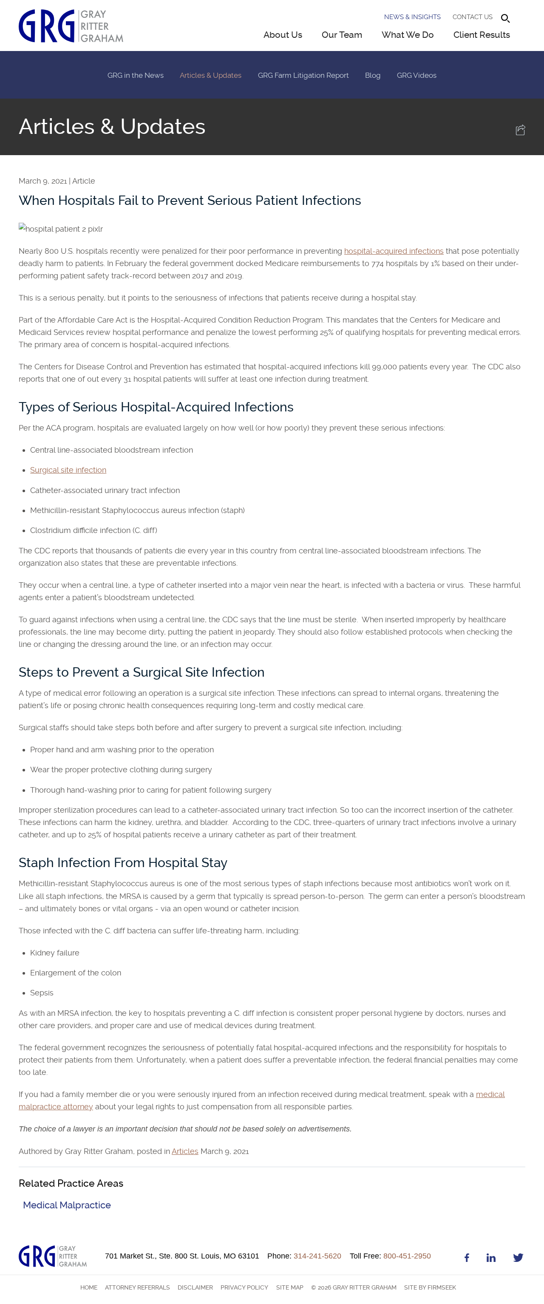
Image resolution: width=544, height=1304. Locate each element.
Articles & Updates (210, 75)
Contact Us (473, 17)
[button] (520, 132)
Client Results (481, 35)
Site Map (289, 1287)
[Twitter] (518, 1259)
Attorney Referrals (137, 1287)
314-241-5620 (304, 1256)
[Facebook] (467, 1259)
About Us (283, 35)
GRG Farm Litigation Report (303, 75)
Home (88, 1287)
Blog (373, 75)
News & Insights (412, 17)
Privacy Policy (244, 1287)
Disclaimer (195, 1287)
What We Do (408, 35)
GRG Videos (416, 75)
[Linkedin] (491, 1259)
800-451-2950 (390, 1256)
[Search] (505, 18)
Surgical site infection (68, 469)
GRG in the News (136, 75)
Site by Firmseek (430, 1287)
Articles (185, 1151)
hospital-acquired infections (394, 251)
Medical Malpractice (67, 1205)
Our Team (342, 35)
